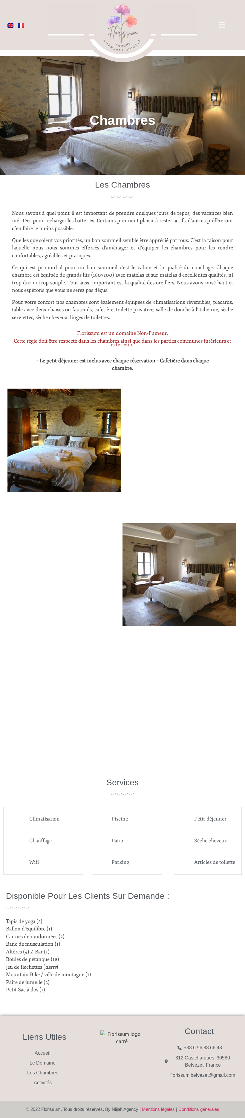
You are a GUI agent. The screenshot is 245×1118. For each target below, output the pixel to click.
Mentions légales (158, 1109)
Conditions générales (198, 1109)
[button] (13, 441)
